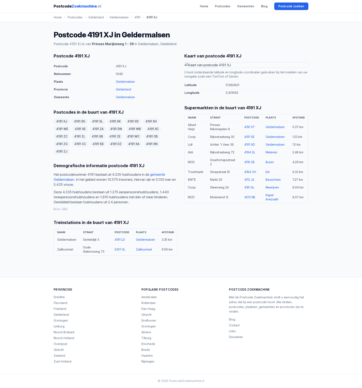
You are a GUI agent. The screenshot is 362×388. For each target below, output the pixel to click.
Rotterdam (148, 303)
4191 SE (249, 137)
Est (268, 172)
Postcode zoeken (291, 6)
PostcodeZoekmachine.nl (186, 381)
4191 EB (98, 144)
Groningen (61, 320)
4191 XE (80, 129)
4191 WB (135, 129)
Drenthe (59, 297)
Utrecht (59, 349)
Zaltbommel (144, 249)
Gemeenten (245, 6)
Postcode (77, 6)
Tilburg (146, 338)
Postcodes (222, 6)
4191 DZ (116, 144)
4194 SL (249, 152)
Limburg (59, 326)
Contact (234, 325)
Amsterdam (149, 297)
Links (232, 331)
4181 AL (249, 187)
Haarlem (147, 355)
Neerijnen (272, 187)
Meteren (271, 152)
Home (204, 6)
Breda (145, 349)
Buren (270, 162)
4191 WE (62, 129)
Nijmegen (147, 361)
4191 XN (152, 144)
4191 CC (80, 144)
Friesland (60, 308)
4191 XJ (61, 121)
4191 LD (120, 239)
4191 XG (79, 121)
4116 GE (249, 162)
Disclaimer (236, 337)
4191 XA (133, 144)
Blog (264, 6)
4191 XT (249, 127)
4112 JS (249, 179)
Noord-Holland (64, 338)
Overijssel (60, 344)
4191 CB (152, 136)
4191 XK (115, 121)
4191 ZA (97, 129)
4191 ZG (62, 144)
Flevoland (60, 303)
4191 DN (116, 129)
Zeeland (59, 355)
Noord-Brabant (64, 332)
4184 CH (250, 172)
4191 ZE (115, 136)
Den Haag (148, 308)
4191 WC (133, 136)
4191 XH (151, 121)
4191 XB (97, 136)
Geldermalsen (125, 81)
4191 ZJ (61, 151)
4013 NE (249, 197)
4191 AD (249, 144)
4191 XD (133, 121)
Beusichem (273, 179)
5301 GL (120, 249)
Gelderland (123, 89)
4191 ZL (79, 136)
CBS (64, 209)
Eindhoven (148, 320)
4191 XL (97, 121)
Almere (146, 332)
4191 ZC (61, 136)
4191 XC (153, 129)
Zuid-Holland (62, 361)
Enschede (148, 344)
